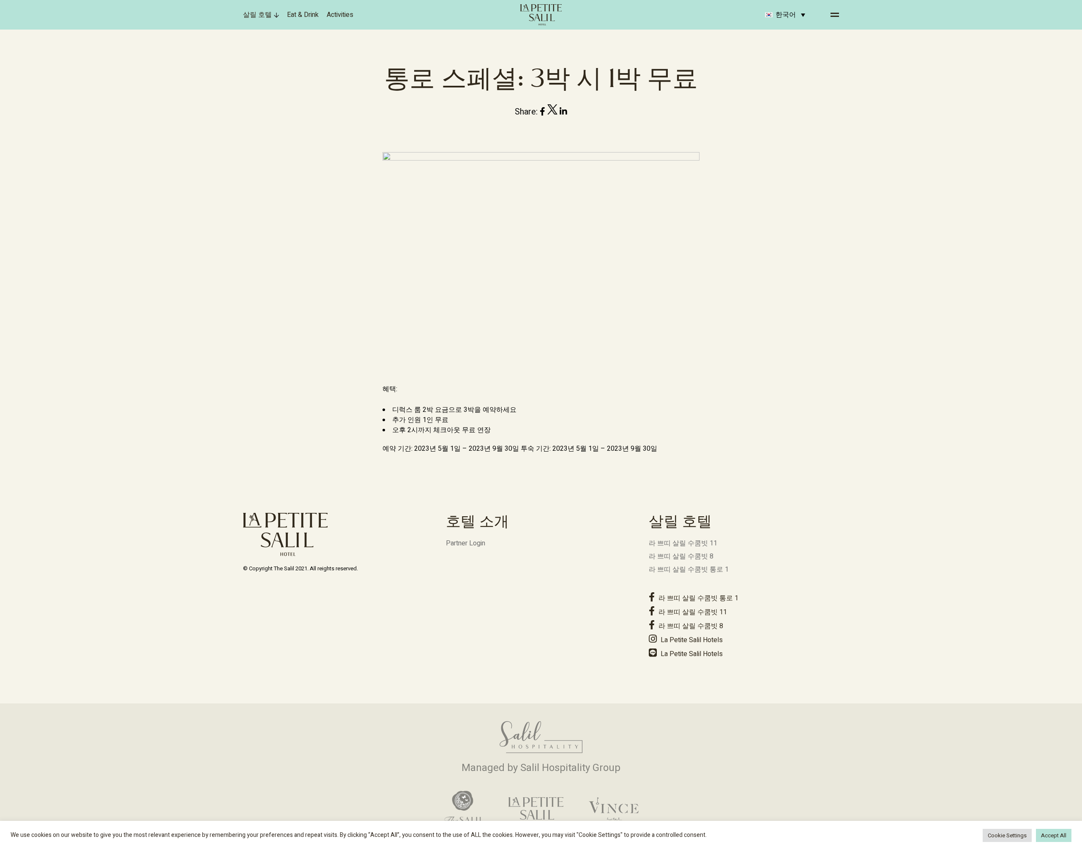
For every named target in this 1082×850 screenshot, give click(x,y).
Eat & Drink (303, 15)
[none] (785, 15)
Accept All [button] (1053, 835)
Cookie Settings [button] (1007, 835)
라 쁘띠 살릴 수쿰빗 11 (683, 543)
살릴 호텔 (257, 15)
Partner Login (465, 543)
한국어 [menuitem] (786, 15)
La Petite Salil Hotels (691, 640)
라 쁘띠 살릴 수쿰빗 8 (681, 556)
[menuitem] (785, 15)
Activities (340, 15)
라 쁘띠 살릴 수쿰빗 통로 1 (689, 569)
